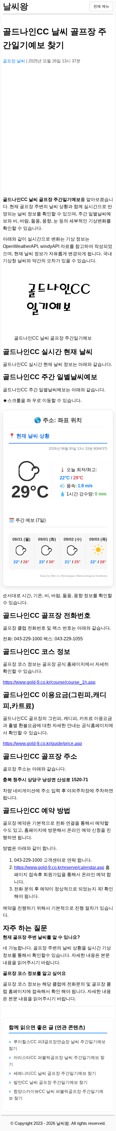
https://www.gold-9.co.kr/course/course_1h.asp (49, 682)
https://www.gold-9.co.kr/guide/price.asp (42, 743)
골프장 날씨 (14, 60)
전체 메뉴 (101, 6)
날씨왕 (15, 6)
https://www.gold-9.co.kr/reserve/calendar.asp (59, 867)
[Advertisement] (58, 127)
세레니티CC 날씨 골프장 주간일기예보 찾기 (55, 1073)
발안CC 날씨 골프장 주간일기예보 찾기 (51, 1082)
